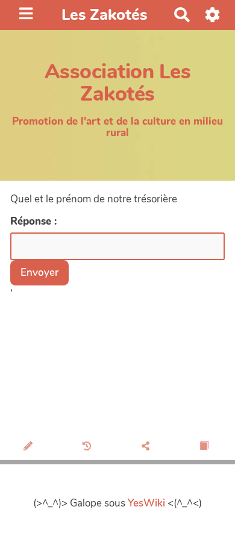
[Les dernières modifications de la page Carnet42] (88, 447)
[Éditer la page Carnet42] (29, 447)
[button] (213, 14)
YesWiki (146, 503)
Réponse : (35, 221)
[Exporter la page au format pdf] (205, 447)
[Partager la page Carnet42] (146, 447)
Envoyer (39, 272)
